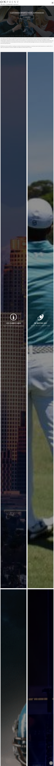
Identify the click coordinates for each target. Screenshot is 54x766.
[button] (52, 3)
